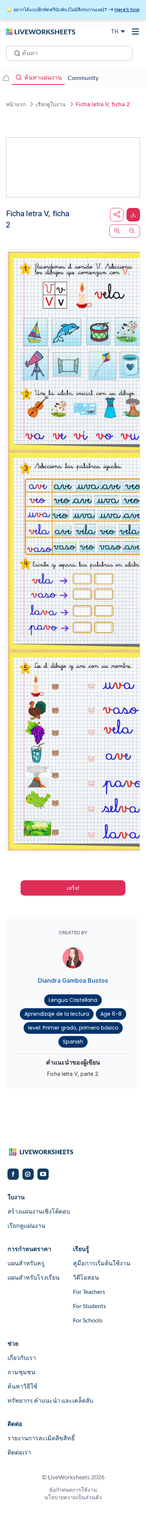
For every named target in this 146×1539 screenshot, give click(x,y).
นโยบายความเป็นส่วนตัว (73, 1497)
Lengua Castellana (73, 1000)
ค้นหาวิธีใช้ (22, 1386)
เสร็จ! (73, 888)
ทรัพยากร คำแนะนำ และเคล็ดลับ (50, 1400)
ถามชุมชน (21, 1371)
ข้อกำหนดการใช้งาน (73, 1489)
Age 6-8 (111, 1014)
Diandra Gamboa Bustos (73, 980)
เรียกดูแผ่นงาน (26, 1225)
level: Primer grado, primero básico (73, 1028)
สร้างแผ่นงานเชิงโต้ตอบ (38, 1211)
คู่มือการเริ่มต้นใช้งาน (101, 1262)
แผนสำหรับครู (26, 1262)
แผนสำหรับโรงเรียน (33, 1277)
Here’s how (127, 9)
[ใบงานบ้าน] (6, 78)
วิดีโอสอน (86, 1277)
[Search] (15, 53)
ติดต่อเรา (19, 1452)
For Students (89, 1305)
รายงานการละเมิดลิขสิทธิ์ (41, 1437)
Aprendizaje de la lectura (56, 1014)
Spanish (73, 1041)
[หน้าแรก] (40, 31)
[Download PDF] (133, 214)
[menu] (135, 31)
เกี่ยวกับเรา (21, 1357)
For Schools (88, 1320)
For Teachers (89, 1291)
